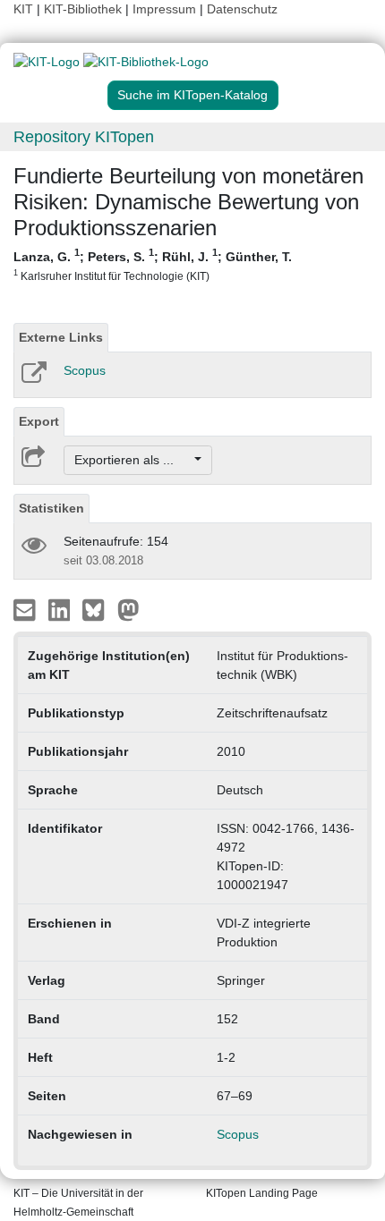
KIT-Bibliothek (84, 9)
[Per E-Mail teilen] (26, 609)
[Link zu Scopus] (33, 378)
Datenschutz (242, 9)
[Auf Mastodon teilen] (128, 609)
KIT (23, 9)
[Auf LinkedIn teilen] (61, 609)
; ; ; (152, 265)
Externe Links (61, 337)
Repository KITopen (83, 137)
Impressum (164, 9)
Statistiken (51, 508)
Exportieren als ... (133, 460)
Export (39, 421)
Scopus (85, 370)
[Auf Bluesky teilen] (98, 609)
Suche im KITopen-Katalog (192, 95)
